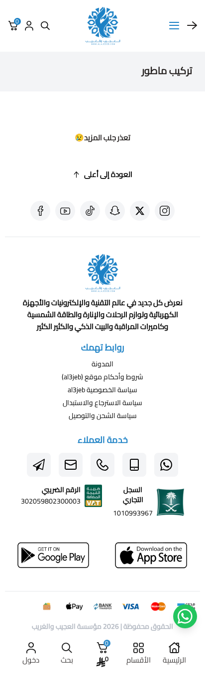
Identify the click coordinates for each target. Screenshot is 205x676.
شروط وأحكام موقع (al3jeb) (102, 376)
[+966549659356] (166, 465)
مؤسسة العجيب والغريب (67, 626)
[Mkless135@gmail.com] (71, 465)
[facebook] (40, 211)
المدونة (102, 363)
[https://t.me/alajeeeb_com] (39, 465)
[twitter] (140, 211)
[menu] (174, 26)
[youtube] (65, 211)
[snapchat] (115, 211)
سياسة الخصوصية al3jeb (102, 389)
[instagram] (165, 211)
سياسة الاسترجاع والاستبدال (102, 402)
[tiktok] (90, 211)
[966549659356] (102, 465)
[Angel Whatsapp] (185, 616)
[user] (29, 26)
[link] (102, 275)
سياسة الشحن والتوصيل (103, 415)
